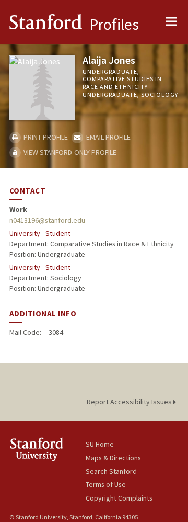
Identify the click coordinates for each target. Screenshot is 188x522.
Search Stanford (111, 471)
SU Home (100, 444)
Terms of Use (106, 484)
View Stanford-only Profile (69, 152)
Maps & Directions (113, 457)
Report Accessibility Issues (130, 401)
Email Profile (107, 137)
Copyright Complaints (119, 498)
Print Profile (45, 137)
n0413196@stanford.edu (47, 220)
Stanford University (47, 449)
